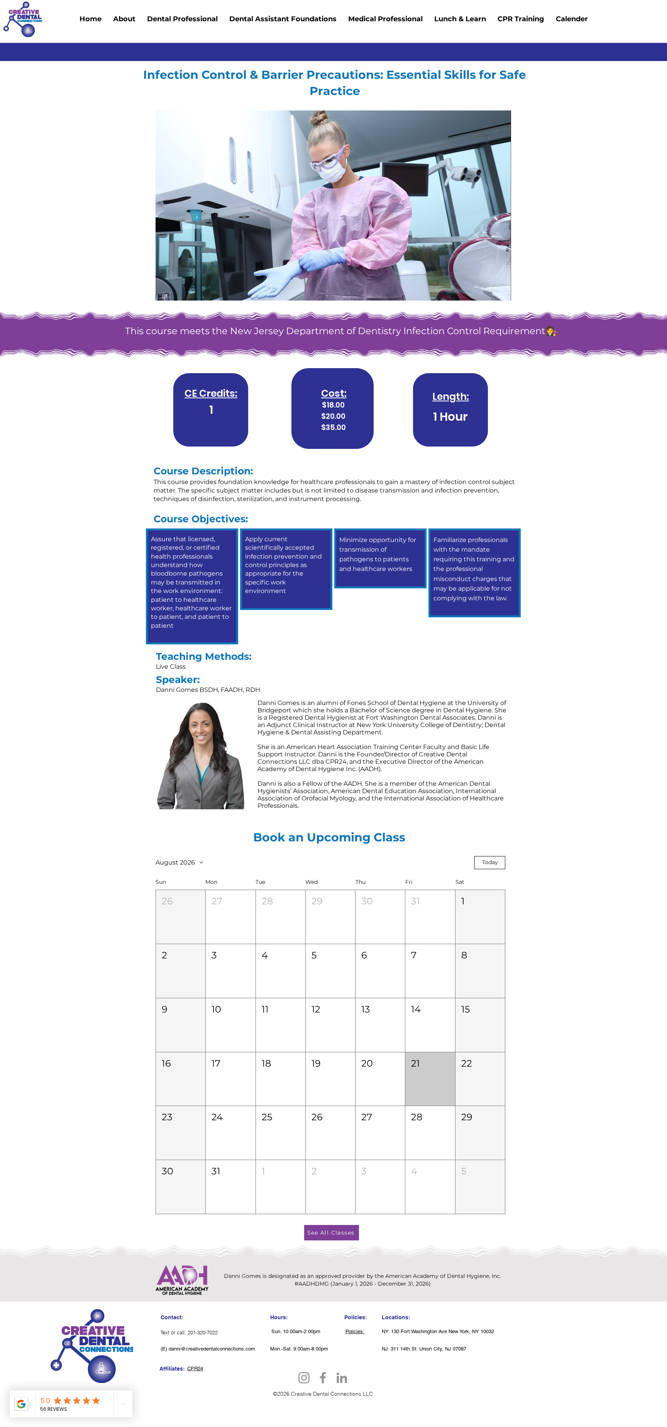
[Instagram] (303, 1377)
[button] (181, 917)
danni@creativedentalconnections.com (212, 1349)
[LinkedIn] (341, 1377)
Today (490, 862)
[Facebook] (322, 1377)
